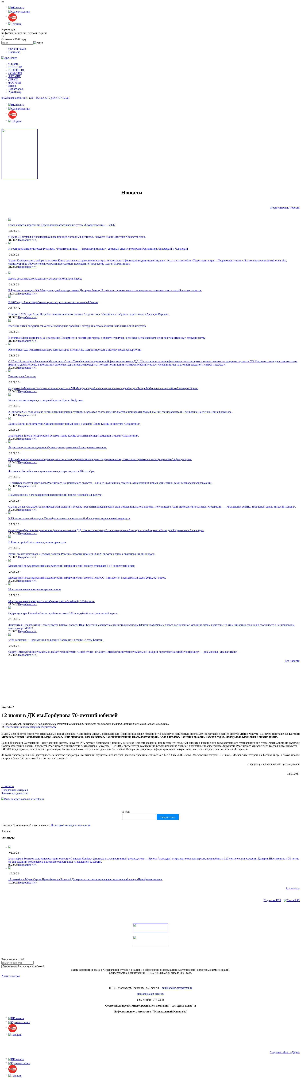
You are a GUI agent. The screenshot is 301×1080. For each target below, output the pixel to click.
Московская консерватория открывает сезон (34, 589)
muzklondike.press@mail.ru (177, 987)
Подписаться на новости (285, 207)
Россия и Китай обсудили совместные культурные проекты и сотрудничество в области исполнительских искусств (77, 325)
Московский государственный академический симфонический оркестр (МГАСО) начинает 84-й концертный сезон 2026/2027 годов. (87, 577)
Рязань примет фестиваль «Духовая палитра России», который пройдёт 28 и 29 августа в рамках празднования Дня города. (81, 553)
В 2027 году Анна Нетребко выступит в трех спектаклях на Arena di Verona (53, 302)
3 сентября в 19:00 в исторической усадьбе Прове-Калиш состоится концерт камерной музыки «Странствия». (73, 435)
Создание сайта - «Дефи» (285, 1052)
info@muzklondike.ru (13, 97)
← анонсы (7, 786)
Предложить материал (14, 789)
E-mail (126, 811)
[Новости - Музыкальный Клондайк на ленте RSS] (292, 900)
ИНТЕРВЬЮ (16, 70)
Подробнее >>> (27, 239)
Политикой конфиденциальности (71, 825)
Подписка (14, 51)
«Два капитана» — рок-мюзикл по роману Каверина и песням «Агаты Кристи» (55, 639)
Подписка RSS (272, 900)
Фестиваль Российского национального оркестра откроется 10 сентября (51, 471)
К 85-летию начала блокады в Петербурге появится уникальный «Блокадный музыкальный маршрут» (69, 518)
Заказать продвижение (14, 793)
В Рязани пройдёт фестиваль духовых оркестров (37, 542)
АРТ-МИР (14, 76)
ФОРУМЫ (14, 82)
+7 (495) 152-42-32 (36, 97)
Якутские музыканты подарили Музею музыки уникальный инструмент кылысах (57, 447)
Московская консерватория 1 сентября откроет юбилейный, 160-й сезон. (51, 601)
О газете (13, 63)
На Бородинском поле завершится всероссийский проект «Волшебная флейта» (55, 494)
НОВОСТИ (15, 66)
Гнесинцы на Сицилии (22, 376)
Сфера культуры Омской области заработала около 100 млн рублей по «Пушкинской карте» (63, 613)
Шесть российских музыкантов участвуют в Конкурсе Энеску (45, 278)
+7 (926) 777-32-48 (58, 97)
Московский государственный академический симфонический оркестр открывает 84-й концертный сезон (71, 565)
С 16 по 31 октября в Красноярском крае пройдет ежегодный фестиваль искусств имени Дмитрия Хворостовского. (77, 236)
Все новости (292, 660)
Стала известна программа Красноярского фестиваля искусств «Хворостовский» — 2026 (61, 224)
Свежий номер (17, 48)
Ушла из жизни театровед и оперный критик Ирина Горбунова (45, 400)
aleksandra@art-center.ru (150, 993)
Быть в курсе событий (31, 966)
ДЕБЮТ (13, 79)
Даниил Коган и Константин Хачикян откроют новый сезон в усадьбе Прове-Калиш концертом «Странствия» (74, 423)
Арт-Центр (14, 92)
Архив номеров (10, 976)
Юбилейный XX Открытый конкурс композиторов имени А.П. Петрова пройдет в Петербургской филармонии (74, 349)
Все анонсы (293, 888)
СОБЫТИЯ (15, 73)
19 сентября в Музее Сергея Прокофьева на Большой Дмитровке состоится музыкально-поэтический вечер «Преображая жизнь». (85, 879)
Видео (12, 85)
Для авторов (15, 88)
